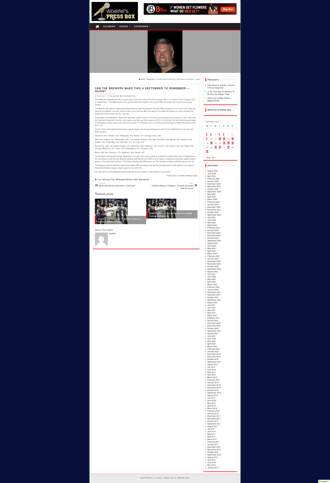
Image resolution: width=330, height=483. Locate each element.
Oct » (214, 157)
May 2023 (211, 248)
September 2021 (214, 300)
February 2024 (213, 227)
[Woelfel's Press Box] (97, 26)
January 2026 (213, 181)
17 (211, 143)
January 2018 (213, 413)
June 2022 (211, 276)
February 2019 (213, 380)
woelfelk (116, 96)
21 (228, 143)
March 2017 (212, 439)
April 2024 (211, 222)
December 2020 (214, 323)
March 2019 (212, 377)
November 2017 (214, 418)
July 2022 (211, 274)
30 (207, 151)
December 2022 (214, 261)
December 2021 (214, 292)
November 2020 (214, 325)
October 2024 (213, 212)
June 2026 (211, 173)
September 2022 (214, 269)
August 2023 (212, 243)
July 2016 (211, 459)
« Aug (207, 157)
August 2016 (212, 457)
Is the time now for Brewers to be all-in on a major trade (220, 92)
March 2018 (212, 408)
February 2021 (213, 318)
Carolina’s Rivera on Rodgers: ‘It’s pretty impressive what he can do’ (172, 185)
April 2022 (211, 282)
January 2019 (213, 382)
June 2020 (211, 338)
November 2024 (214, 209)
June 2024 (211, 220)
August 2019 (212, 364)
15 (233, 138)
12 (220, 138)
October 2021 (213, 297)
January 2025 (213, 204)
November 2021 (214, 294)
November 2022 (214, 263)
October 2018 (213, 390)
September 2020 (214, 331)
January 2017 (213, 444)
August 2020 (212, 333)
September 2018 (214, 392)
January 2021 (213, 320)
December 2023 (214, 233)
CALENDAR (109, 26)
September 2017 (214, 423)
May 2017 (211, 434)
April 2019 (211, 374)
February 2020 (213, 349)
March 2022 (212, 284)
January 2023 (213, 258)
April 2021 (211, 312)
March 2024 (212, 225)
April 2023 (211, 251)
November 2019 (214, 356)
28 (228, 147)
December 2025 (214, 183)
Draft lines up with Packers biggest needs (218, 99)
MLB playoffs (144, 179)
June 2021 (211, 307)
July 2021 (211, 305)
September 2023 (214, 240)
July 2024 (211, 217)
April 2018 (211, 405)
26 (220, 147)
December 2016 (214, 447)
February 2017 (213, 441)
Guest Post (131, 96)
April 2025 (211, 196)
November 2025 (214, 186)
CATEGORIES (141, 26)
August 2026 (212, 171)
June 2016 (211, 462)
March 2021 (212, 315)
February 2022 (213, 287)
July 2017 (211, 429)
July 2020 (211, 336)
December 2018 (214, 385)
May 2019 (211, 372)
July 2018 (211, 398)
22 (233, 143)
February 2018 (213, 410)
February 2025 (213, 202)
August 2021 (212, 302)
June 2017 (211, 431)
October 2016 (213, 452)
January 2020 (213, 351)
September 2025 (214, 191)
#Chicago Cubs (108, 179)
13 (224, 138)
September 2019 (214, 361)
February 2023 (213, 256)
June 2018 (211, 400)
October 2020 (213, 328)
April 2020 (211, 343)
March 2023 (212, 253)
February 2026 (213, 178)
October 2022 (213, 266)
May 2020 (211, 341)
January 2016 (213, 467)
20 (224, 143)
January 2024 (213, 230)
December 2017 (214, 416)
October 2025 (213, 189)
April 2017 (211, 436)
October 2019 (213, 359)
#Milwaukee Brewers (124, 179)
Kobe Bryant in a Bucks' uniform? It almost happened (221, 86)
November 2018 (214, 387)
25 (216, 147)
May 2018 (211, 403)
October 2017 (213, 421)
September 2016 (214, 454)
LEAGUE (124, 26)
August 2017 (212, 426)
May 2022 (211, 279)
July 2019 (211, 367)
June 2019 (211, 369)
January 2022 (213, 289)
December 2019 (214, 354)
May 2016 (211, 465)
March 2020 (212, 346)
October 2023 (213, 238)
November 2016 (214, 449)
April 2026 (211, 176)
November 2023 (214, 235)
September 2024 (214, 214)
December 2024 (214, 207)
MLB (136, 179)
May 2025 (211, 194)
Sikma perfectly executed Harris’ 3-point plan (117, 184)
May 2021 (211, 310)
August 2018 (212, 395)
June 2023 (211, 245)
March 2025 (212, 199)
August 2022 (212, 271)
